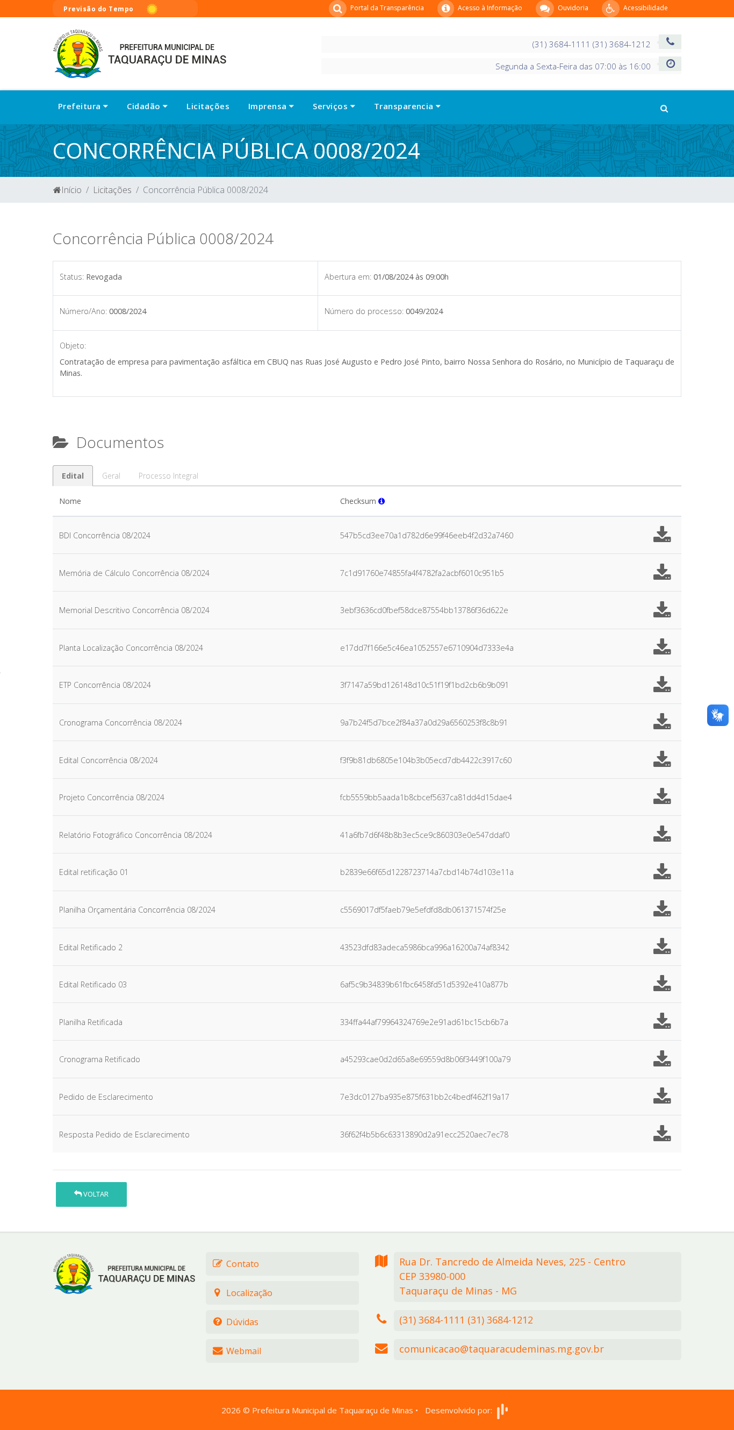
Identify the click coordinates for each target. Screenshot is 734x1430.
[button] (664, 107)
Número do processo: (364, 311)
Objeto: (73, 345)
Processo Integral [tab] (168, 476)
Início (71, 190)
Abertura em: (348, 277)
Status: (72, 277)
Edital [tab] (73, 476)
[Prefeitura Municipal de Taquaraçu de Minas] (139, 53)
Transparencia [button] (405, 106)
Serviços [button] (331, 106)
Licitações (207, 106)
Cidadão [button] (145, 106)
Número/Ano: (83, 311)
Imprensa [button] (268, 106)
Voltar (95, 1194)
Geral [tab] (111, 476)
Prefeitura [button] (80, 106)
